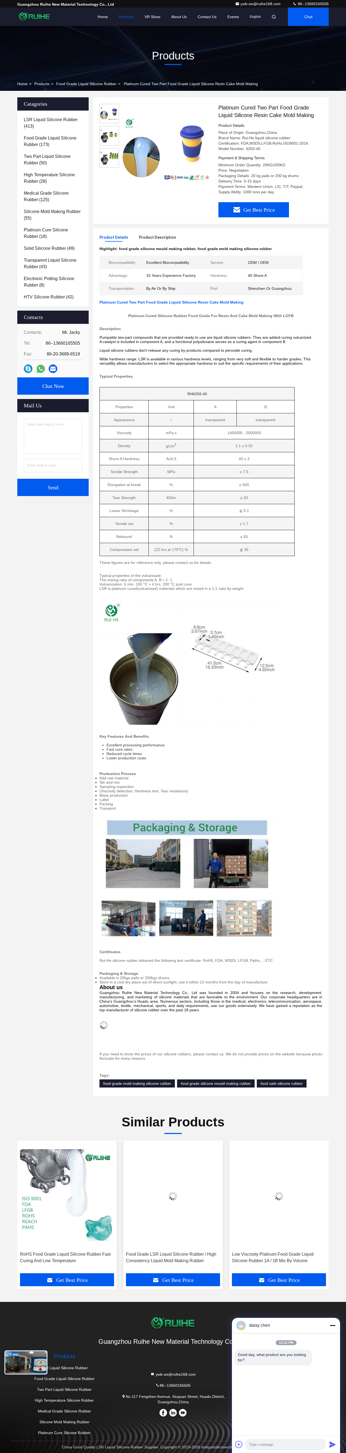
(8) (49, 281)
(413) (51, 122)
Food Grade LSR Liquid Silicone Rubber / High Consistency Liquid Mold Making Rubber (171, 1257)
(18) (46, 233)
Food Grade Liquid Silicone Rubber (86, 84)
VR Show (152, 17)
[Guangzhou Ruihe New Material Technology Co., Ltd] (34, 16)
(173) (50, 141)
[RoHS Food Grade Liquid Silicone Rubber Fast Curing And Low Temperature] (67, 1196)
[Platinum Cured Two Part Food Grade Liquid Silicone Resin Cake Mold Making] (166, 149)
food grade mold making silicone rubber (137, 1083)
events (233, 17)
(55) (52, 214)
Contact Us (207, 17)
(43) (50, 263)
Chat (308, 17)
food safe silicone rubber (282, 1083)
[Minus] (332, 1325)
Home (103, 17)
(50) (47, 159)
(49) (49, 248)
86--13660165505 (313, 4)
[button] (27, 1209)
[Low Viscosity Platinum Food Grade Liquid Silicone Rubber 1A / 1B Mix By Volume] (279, 1196)
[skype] (28, 368)
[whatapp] (40, 368)
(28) (49, 178)
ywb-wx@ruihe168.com (261, 4)
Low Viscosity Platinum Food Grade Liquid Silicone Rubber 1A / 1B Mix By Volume (273, 1257)
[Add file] (239, 1444)
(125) (46, 196)
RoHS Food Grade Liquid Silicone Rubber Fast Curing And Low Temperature (65, 1257)
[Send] (332, 1444)
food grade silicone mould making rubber (216, 1083)
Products (126, 17)
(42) (49, 297)
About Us (179, 17)
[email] (52, 368)
